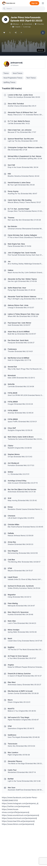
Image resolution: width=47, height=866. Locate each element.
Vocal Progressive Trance (12, 78)
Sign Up (34, 3)
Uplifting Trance (9, 82)
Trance (6, 73)
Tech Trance (31, 78)
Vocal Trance (17, 73)
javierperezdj (16, 62)
